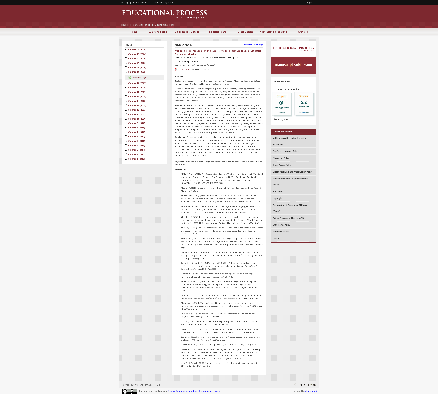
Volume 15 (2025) (137, 96)
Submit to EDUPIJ (281, 231)
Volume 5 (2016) (136, 141)
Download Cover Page (253, 44)
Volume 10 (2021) (137, 118)
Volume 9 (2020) (136, 123)
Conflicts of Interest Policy (286, 151)
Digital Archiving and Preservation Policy (292, 171)
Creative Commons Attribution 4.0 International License (194, 391)
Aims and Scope (158, 31)
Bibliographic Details (187, 31)
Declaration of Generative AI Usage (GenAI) (290, 208)
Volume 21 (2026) (137, 63)
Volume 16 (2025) (137, 92)
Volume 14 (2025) (137, 101)
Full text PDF (183, 69)
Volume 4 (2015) (136, 145)
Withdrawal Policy (281, 224)
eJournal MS (311, 391)
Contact (277, 238)
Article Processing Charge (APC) (288, 217)
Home (133, 31)
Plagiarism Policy (281, 158)
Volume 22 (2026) (137, 58)
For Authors (279, 191)
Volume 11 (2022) (137, 114)
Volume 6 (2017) (136, 136)
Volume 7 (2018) (136, 132)
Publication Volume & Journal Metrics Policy (291, 181)
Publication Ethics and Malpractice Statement (289, 141)
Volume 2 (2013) (136, 154)
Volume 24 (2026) (137, 49)
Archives (303, 31)
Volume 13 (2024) (137, 105)
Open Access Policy (282, 164)
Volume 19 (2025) (137, 71)
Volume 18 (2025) (137, 83)
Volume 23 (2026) (137, 54)
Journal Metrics (244, 31)
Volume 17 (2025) (137, 87)
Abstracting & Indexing (273, 31)
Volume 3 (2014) (136, 149)
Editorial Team (217, 31)
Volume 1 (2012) (136, 158)
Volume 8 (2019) (136, 127)
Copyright (277, 198)
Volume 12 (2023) (137, 109)
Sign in (310, 2)
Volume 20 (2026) (137, 67)
